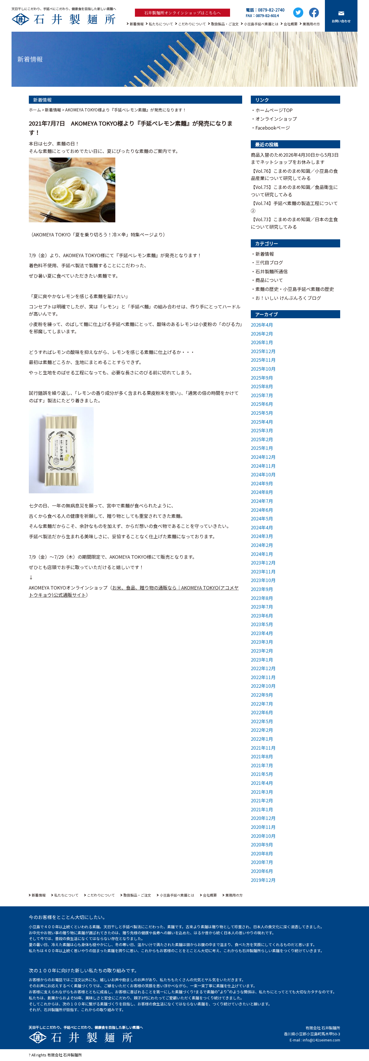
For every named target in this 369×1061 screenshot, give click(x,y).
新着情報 (137, 23)
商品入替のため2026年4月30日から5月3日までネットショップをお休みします (295, 158)
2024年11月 (263, 465)
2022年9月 (262, 694)
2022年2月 (262, 729)
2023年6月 (262, 615)
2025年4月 (262, 421)
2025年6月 (262, 403)
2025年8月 (262, 386)
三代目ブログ (269, 262)
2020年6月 (262, 870)
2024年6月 (262, 509)
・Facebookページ (270, 127)
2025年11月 (263, 359)
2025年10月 (263, 368)
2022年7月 (262, 703)
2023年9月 (262, 589)
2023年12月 (263, 562)
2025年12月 (263, 351)
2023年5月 (262, 624)
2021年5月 (262, 773)
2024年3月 (262, 536)
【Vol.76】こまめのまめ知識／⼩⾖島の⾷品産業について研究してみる (294, 174)
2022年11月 (263, 677)
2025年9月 (262, 377)
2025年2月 (262, 439)
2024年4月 (262, 527)
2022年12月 (263, 668)
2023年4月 (262, 633)
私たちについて (161, 23)
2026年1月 (262, 342)
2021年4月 (262, 782)
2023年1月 (262, 659)
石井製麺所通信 (271, 271)
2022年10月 (263, 685)
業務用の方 (311, 23)
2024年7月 (262, 500)
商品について (269, 279)
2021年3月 (262, 791)
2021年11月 (263, 747)
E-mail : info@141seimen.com (315, 1040)
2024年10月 (263, 474)
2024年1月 (262, 553)
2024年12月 (263, 456)
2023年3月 (262, 641)
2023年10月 (263, 580)
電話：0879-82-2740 (265, 10)
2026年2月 (262, 333)
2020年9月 (262, 844)
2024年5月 (262, 518)
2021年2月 (262, 800)
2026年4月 (262, 324)
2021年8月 (262, 756)
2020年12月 (263, 817)
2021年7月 (262, 765)
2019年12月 (263, 879)
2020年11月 (263, 826)
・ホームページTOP (272, 110)
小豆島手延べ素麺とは (261, 23)
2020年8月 (262, 853)
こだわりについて (192, 23)
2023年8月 (262, 597)
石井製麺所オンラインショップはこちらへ (182, 13)
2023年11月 (263, 571)
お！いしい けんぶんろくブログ (288, 297)
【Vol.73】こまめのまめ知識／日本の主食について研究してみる (294, 223)
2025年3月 (262, 430)
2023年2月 (262, 650)
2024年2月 (262, 544)
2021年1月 (262, 809)
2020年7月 (262, 862)
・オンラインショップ (274, 118)
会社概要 (291, 23)
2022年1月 (262, 738)
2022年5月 (262, 721)
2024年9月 (262, 483)
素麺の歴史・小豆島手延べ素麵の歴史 (294, 288)
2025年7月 (262, 395)
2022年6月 (262, 712)
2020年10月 (263, 835)
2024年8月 (262, 491)
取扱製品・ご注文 (225, 23)
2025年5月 (262, 412)
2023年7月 (262, 606)
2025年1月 (262, 447)
